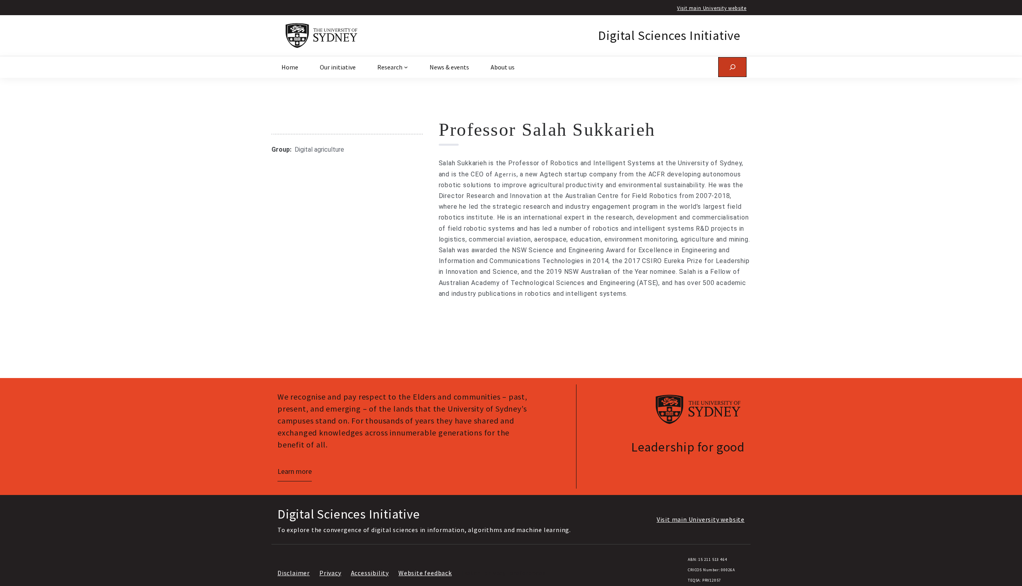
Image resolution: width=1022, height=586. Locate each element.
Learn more (294, 471)
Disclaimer (293, 573)
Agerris (506, 174)
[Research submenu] (406, 67)
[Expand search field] (732, 67)
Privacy (330, 573)
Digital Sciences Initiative (669, 36)
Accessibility (370, 573)
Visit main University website (712, 8)
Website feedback (425, 573)
